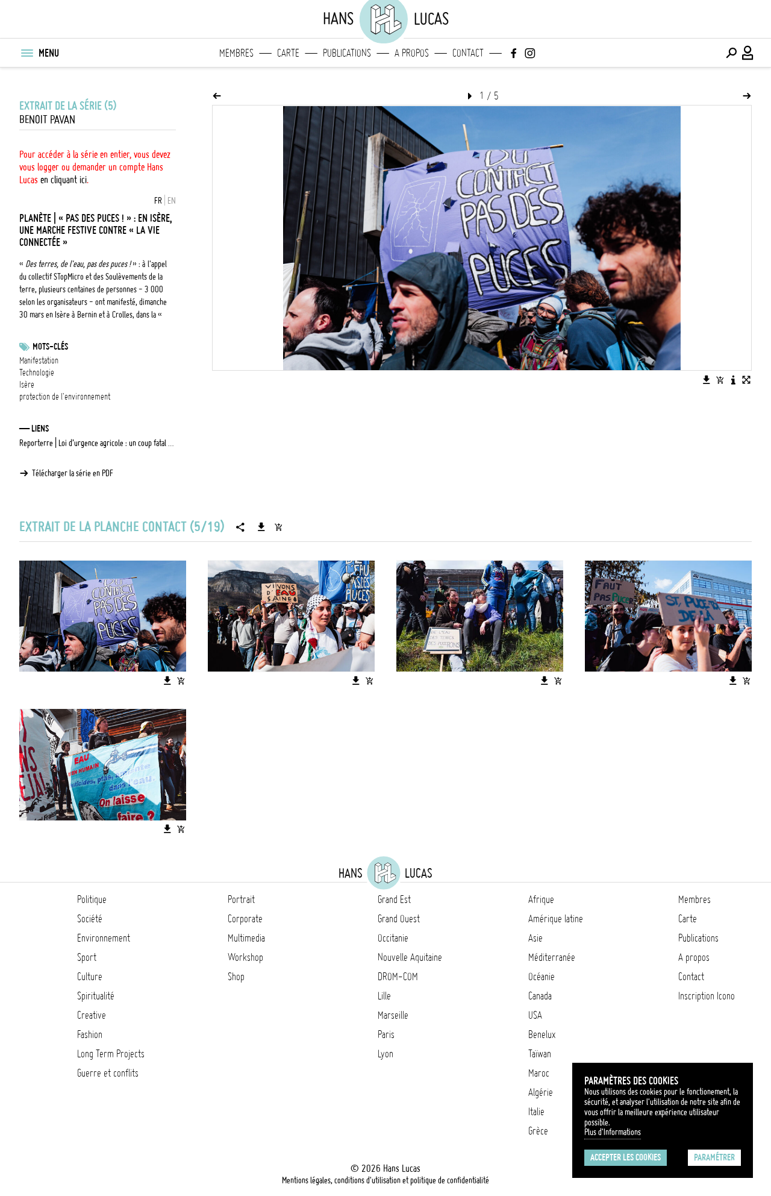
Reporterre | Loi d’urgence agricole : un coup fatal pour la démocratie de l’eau (97, 443)
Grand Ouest (399, 919)
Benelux (541, 1034)
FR (158, 200)
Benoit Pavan (47, 120)
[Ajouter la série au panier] (278, 526)
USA (535, 1015)
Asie (535, 938)
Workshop (245, 957)
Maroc (538, 1073)
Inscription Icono (706, 996)
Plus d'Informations (612, 1132)
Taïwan (539, 1054)
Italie (536, 1112)
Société (89, 919)
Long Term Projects (111, 1054)
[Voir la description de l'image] (733, 379)
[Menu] (26, 53)
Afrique (541, 899)
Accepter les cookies (625, 1157)
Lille (384, 996)
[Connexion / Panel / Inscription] (748, 53)
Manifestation (38, 360)
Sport (86, 957)
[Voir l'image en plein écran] (746, 379)
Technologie (36, 372)
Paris (386, 1034)
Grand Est (394, 899)
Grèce (538, 1131)
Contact (468, 53)
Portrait (241, 899)
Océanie (541, 977)
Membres (236, 53)
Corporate (245, 919)
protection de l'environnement (64, 396)
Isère (26, 384)
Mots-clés (50, 346)
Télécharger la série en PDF (72, 473)
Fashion (89, 1034)
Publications (347, 53)
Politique (92, 899)
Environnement (103, 938)
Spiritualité (95, 996)
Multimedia (246, 938)
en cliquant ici (63, 180)
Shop (236, 977)
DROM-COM (398, 977)
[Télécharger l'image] (706, 379)
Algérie (540, 1092)
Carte (288, 53)
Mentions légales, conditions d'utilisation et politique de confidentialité (385, 1180)
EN (171, 200)
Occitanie (393, 938)
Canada (540, 996)
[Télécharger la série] (261, 526)
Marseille (393, 1015)
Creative (91, 1015)
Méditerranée (551, 957)
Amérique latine (555, 919)
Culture (89, 977)
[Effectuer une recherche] (731, 53)
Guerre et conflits (108, 1073)
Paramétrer (714, 1157)
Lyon (385, 1054)
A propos (412, 53)
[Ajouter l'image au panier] (719, 379)
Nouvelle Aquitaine (410, 957)
